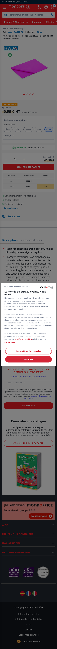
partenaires (9, 342)
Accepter (28, 359)
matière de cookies (23, 339)
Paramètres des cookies (28, 351)
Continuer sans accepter (18, 286)
